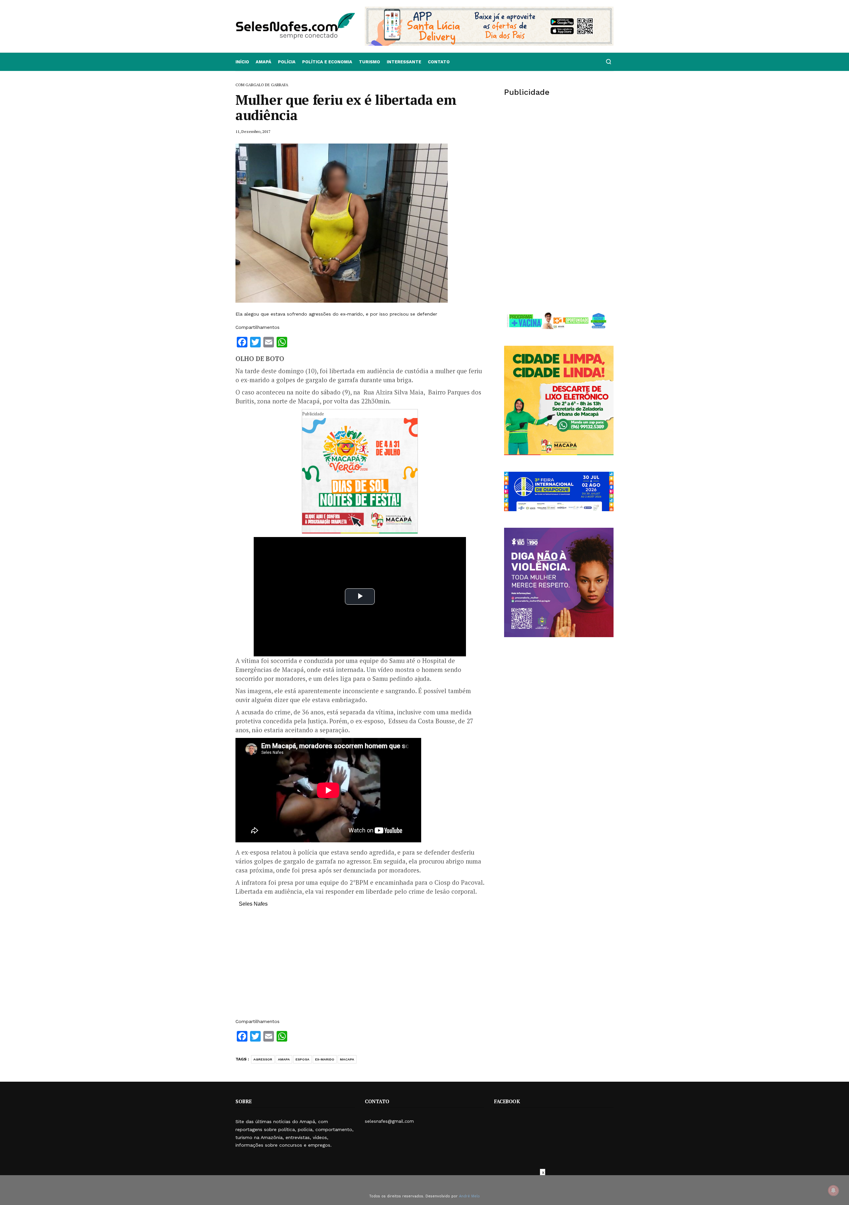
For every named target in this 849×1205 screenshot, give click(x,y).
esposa (302, 1059)
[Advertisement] (359, 966)
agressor (262, 1059)
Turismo (369, 61)
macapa (347, 1059)
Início (242, 61)
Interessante (404, 61)
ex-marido (324, 1059)
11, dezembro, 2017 (252, 131)
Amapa (284, 1059)
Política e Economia (327, 61)
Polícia (286, 61)
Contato (439, 61)
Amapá (263, 61)
